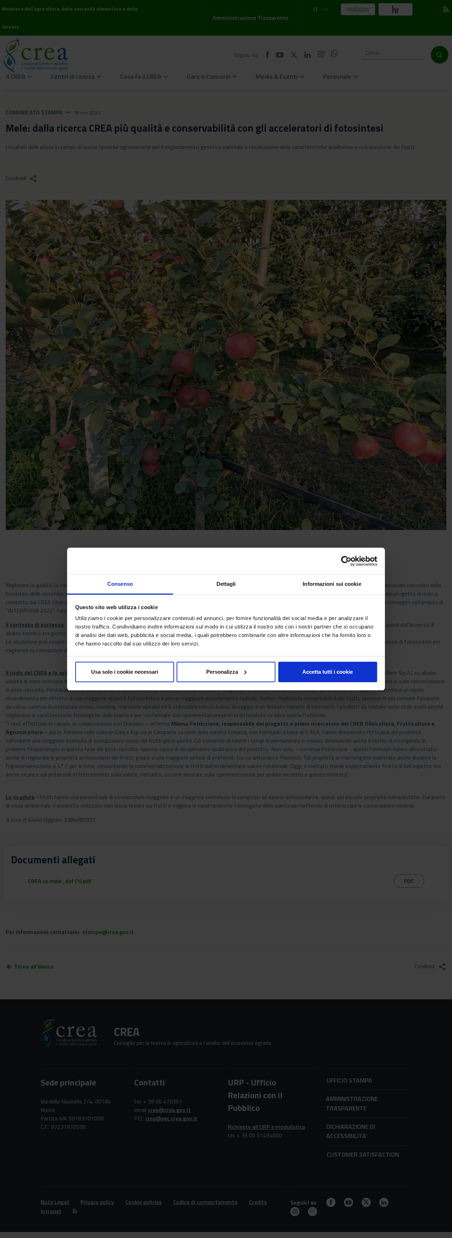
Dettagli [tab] (226, 584)
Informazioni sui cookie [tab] (332, 584)
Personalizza (222, 672)
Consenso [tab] (120, 584)
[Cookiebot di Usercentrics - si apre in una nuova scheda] (346, 561)
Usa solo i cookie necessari (124, 672)
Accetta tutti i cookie (327, 672)
